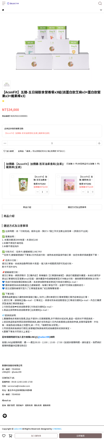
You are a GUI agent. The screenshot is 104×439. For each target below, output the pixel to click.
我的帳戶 (20, 405)
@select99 (43, 336)
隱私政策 (38, 405)
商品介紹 (27, 207)
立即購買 (80, 435)
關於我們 (11, 405)
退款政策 (29, 405)
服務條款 (47, 405)
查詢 (4, 405)
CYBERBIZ (57, 428)
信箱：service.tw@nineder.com (16, 386)
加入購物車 (36, 435)
